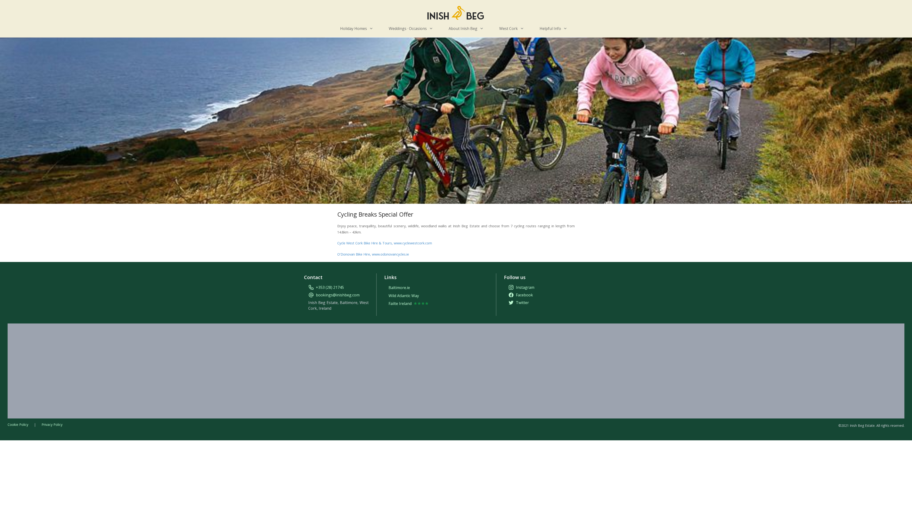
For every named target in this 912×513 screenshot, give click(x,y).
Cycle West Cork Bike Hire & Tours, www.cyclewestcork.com (384, 243)
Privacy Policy (52, 424)
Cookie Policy (18, 424)
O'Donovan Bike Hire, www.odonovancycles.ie (373, 254)
